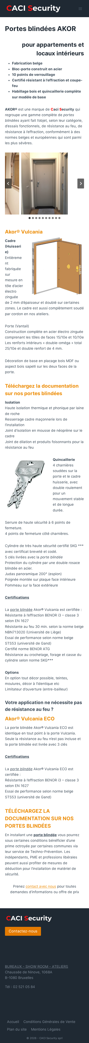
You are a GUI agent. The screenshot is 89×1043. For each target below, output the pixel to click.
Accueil (13, 1022)
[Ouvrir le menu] (80, 8)
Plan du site (17, 1029)
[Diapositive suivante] (80, 183)
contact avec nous (41, 886)
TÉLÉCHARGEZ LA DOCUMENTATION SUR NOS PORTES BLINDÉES (39, 818)
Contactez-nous (23, 931)
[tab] (30, 218)
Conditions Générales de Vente (49, 1022)
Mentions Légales (45, 1029)
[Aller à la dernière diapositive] (8, 183)
